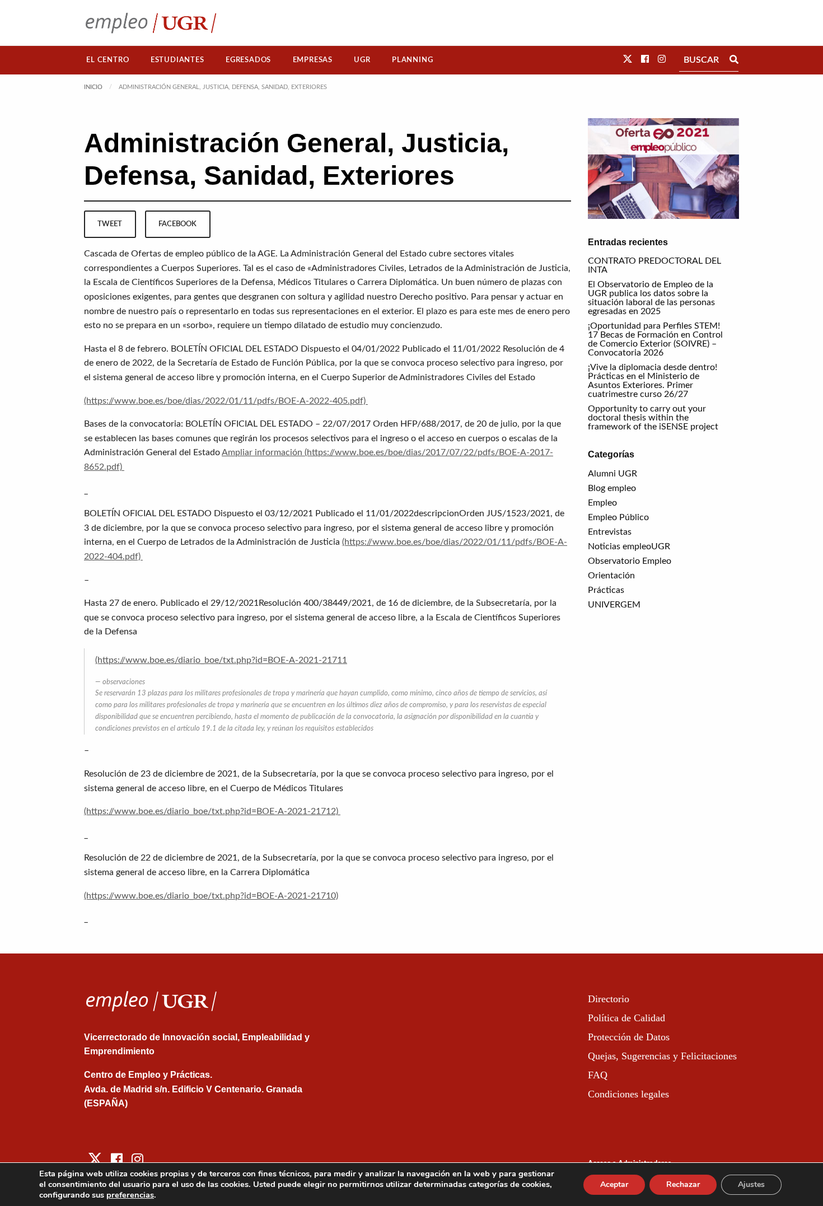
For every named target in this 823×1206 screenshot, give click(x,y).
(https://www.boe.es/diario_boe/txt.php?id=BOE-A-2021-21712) (212, 811)
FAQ (597, 1075)
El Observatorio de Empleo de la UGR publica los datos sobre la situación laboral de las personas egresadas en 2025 (651, 298)
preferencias (130, 1195)
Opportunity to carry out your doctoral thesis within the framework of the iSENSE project (653, 417)
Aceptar (614, 1184)
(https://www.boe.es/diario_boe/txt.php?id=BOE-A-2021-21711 (221, 660)
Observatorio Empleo (629, 561)
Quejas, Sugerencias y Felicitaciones (662, 1056)
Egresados (248, 60)
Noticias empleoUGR (629, 546)
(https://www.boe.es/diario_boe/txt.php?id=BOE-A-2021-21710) (211, 895)
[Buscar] (734, 60)
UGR (362, 60)
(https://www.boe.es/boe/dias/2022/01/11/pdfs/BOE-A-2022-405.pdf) (226, 400)
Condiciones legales (628, 1094)
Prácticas (606, 590)
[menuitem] (108, 60)
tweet (109, 224)
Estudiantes (177, 60)
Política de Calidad (626, 1017)
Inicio (93, 87)
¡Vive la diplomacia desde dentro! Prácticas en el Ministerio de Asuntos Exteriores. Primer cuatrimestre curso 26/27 (652, 381)
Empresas (313, 60)
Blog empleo (612, 488)
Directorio (608, 998)
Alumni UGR (612, 473)
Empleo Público (618, 517)
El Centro (107, 60)
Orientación (611, 575)
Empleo (602, 502)
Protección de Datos (629, 1037)
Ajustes (751, 1184)
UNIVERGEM (614, 604)
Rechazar (683, 1184)
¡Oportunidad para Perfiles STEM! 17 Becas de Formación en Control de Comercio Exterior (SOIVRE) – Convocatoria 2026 (655, 339)
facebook (177, 224)
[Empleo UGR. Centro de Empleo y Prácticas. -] (150, 22)
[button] (628, 59)
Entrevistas (610, 531)
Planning (412, 60)
